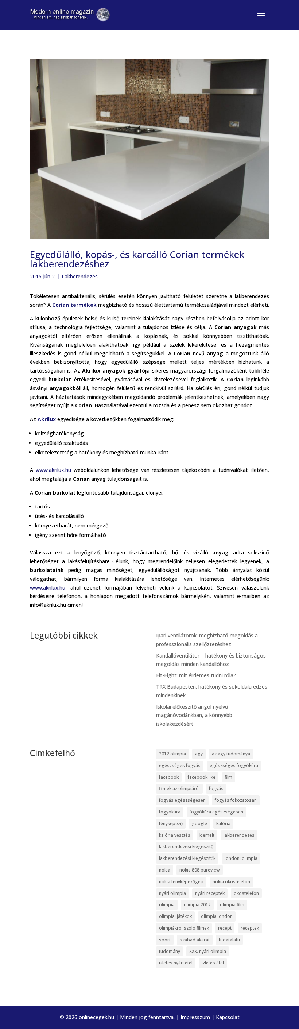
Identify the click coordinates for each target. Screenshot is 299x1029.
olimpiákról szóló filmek (184, 928)
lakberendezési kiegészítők (187, 858)
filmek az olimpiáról (179, 788)
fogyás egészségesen (182, 800)
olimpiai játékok (175, 916)
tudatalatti (229, 940)
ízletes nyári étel (176, 963)
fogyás (216, 788)
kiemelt (206, 835)
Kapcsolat (228, 1017)
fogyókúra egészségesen (216, 812)
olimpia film (232, 905)
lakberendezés (239, 835)
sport (165, 940)
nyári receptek (210, 893)
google (199, 823)
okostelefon (246, 893)
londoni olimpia (241, 858)
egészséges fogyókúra (234, 765)
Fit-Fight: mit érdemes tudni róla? (196, 675)
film (228, 777)
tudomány (169, 951)
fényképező (171, 823)
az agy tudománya (231, 754)
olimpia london (217, 916)
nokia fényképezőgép (181, 882)
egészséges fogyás (180, 765)
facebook (169, 777)
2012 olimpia (172, 754)
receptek (250, 928)
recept (225, 928)
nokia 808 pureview (199, 870)
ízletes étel (213, 963)
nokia (164, 870)
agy (199, 754)
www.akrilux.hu (53, 469)
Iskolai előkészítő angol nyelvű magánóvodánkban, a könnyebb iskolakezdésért (194, 715)
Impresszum (195, 1017)
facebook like (201, 777)
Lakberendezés (80, 276)
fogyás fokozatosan (236, 800)
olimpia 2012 (197, 905)
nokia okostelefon (231, 882)
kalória (223, 823)
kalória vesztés (174, 835)
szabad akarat (195, 940)
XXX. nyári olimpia (207, 951)
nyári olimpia (172, 893)
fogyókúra (169, 812)
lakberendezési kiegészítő (186, 846)
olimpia (167, 905)
